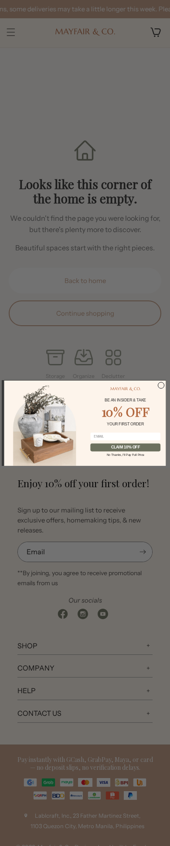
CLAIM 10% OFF (125, 447)
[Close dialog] (161, 385)
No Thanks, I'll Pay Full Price (125, 454)
